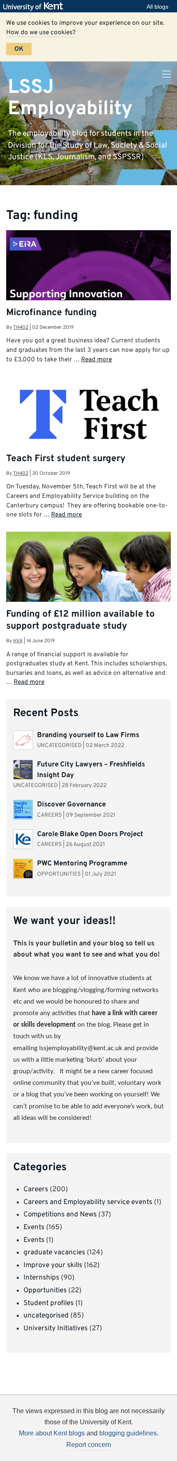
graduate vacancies (54, 1252)
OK (18, 49)
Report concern (88, 1444)
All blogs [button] (157, 6)
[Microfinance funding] (88, 275)
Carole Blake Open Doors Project (90, 834)
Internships (41, 1277)
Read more (96, 360)
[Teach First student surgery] (88, 414)
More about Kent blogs (52, 1433)
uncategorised (46, 1315)
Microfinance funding (51, 313)
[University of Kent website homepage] (35, 6)
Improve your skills (52, 1265)
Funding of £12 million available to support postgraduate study (80, 620)
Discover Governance (71, 804)
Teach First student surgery (66, 459)
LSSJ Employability (70, 97)
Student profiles (48, 1303)
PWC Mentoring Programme (83, 863)
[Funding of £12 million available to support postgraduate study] (88, 578)
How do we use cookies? (41, 32)
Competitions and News (60, 1214)
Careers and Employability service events (87, 1202)
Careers (35, 1189)
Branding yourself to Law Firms (88, 735)
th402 (20, 327)
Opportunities (45, 1290)
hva (18, 641)
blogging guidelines (128, 1433)
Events (33, 1227)
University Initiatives (55, 1328)
